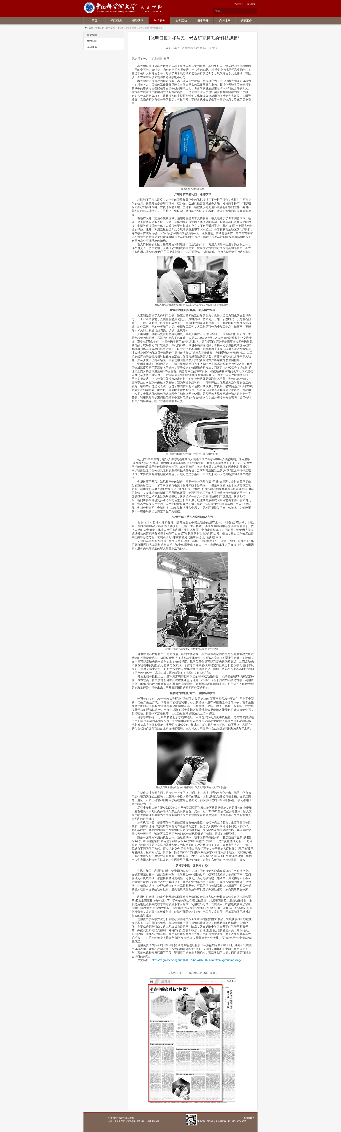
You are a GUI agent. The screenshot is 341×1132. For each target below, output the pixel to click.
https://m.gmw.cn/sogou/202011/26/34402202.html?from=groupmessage (196, 960)
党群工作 (246, 20)
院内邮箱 (251, 3)
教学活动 (181, 20)
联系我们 (238, 3)
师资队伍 (138, 20)
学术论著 (92, 47)
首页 (94, 20)
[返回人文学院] (110, 8)
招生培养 (203, 20)
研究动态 (110, 28)
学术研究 (159, 20)
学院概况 (116, 20)
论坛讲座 (224, 20)
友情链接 (248, 1118)
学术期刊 (92, 41)
